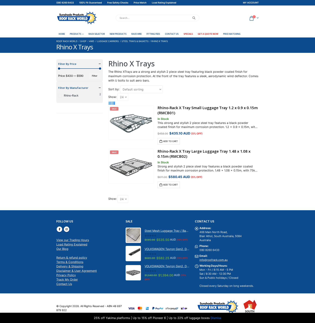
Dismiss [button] (216, 318)
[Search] (194, 18)
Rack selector (97, 33)
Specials (188, 33)
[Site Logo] (76, 18)
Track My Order (67, 279)
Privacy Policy (66, 275)
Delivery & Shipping (69, 266)
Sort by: (113, 89)
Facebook (59, 229)
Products (75, 33)
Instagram (66, 229)
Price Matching (231, 33)
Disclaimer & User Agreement (76, 271)
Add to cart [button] (170, 141)
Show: (112, 97)
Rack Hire (136, 33)
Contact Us (172, 33)
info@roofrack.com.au (213, 260)
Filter (94, 75)
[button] (110, 103)
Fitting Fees (153, 33)
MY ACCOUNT (251, 2)
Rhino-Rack (71, 95)
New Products (118, 33)
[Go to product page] (133, 235)
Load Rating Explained (71, 244)
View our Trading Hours (72, 240)
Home (62, 33)
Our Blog (62, 249)
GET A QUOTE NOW (208, 33)
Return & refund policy (71, 257)
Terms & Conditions (69, 262)
